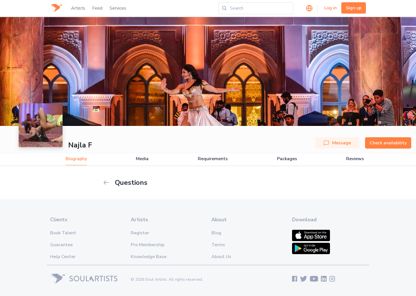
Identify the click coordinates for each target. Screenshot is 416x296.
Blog (216, 233)
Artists (78, 8)
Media (142, 159)
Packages (287, 159)
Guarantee (61, 245)
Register (140, 233)
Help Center (63, 256)
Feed (97, 8)
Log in (330, 8)
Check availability (388, 143)
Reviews (355, 159)
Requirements (213, 159)
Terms (218, 245)
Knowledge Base (148, 256)
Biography (76, 159)
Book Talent (63, 233)
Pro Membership (147, 245)
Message (341, 143)
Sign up (353, 8)
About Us (221, 256)
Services (118, 8)
